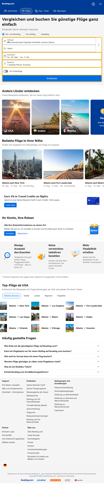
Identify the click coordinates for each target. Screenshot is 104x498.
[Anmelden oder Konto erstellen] (93, 4)
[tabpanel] (52, 315)
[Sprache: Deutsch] (5, 465)
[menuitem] (10, 11)
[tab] (11, 296)
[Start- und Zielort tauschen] (98, 45)
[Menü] (100, 4)
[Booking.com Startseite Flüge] (8, 4)
